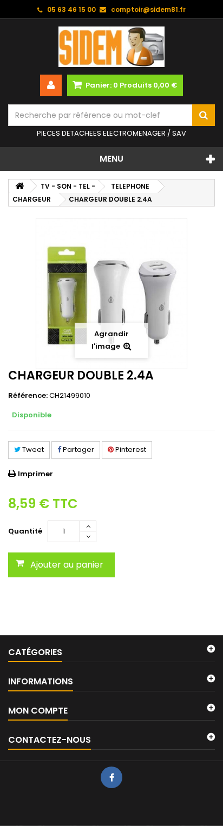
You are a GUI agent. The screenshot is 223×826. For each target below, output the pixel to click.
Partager (77, 449)
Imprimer (35, 474)
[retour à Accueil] (19, 186)
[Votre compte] (51, 85)
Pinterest (130, 449)
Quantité (25, 531)
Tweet (32, 449)
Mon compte (38, 710)
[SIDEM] (111, 46)
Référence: (28, 396)
